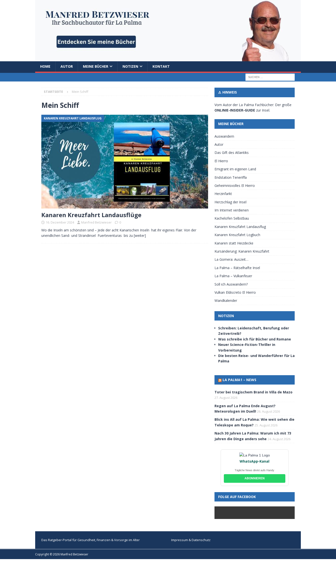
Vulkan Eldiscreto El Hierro (235, 292)
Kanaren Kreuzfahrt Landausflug (240, 226)
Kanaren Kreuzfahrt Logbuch (237, 234)
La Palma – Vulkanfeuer (233, 276)
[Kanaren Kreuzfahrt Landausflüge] (124, 162)
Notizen (130, 66)
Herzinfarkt (223, 193)
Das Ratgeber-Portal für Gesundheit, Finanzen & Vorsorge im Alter (90, 540)
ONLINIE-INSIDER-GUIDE (234, 110)
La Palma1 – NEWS (239, 379)
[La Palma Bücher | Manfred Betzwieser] (168, 58)
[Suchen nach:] (270, 77)
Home (45, 66)
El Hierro (221, 161)
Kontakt (161, 66)
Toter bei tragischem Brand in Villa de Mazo (253, 392)
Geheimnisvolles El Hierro (234, 185)
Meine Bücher (95, 66)
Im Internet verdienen (231, 210)
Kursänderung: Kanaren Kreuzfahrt (241, 251)
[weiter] (140, 235)
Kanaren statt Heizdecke (233, 243)
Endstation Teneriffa (230, 177)
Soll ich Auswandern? (231, 284)
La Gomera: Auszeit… (231, 259)
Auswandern (224, 136)
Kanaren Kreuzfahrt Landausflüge (91, 215)
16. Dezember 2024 (60, 222)
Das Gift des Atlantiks (231, 152)
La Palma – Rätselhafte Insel (237, 267)
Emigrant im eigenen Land (235, 169)
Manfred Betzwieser (96, 222)
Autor (67, 66)
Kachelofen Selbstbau (231, 218)
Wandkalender (225, 300)
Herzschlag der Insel (230, 202)
